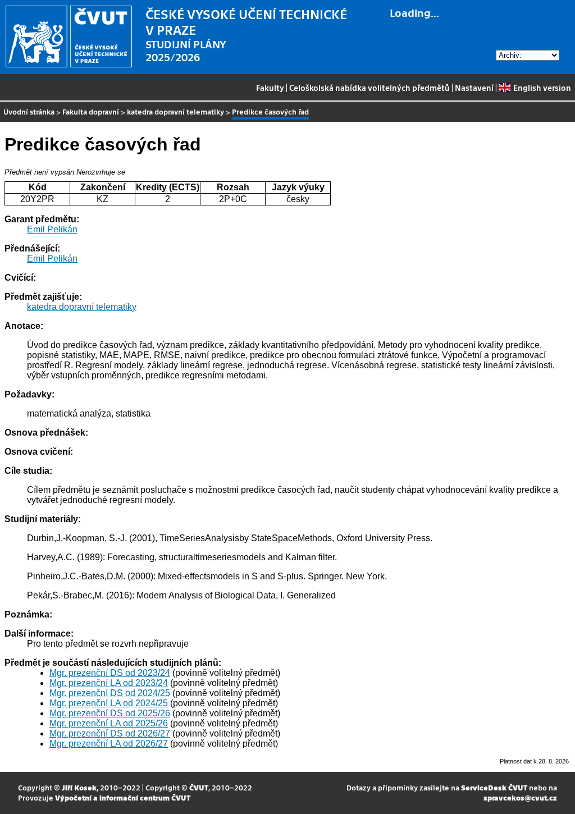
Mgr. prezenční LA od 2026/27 (108, 743)
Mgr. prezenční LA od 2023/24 (108, 683)
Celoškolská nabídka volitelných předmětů (369, 88)
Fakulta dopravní (90, 111)
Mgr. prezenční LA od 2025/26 (108, 723)
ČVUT (198, 787)
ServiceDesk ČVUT (494, 787)
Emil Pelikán (52, 229)
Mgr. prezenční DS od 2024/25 (109, 693)
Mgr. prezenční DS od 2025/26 (109, 713)
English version (542, 88)
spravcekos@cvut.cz (520, 797)
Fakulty (270, 88)
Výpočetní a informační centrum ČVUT (122, 797)
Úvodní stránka (28, 111)
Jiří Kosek (79, 787)
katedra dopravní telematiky (175, 111)
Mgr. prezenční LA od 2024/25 (108, 703)
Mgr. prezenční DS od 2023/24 (109, 673)
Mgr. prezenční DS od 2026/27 (109, 733)
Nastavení (474, 88)
